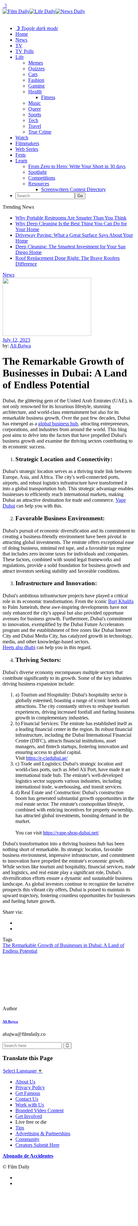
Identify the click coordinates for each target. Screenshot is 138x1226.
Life (19, 57)
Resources (38, 183)
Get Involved (28, 1116)
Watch (21, 137)
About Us (25, 1081)
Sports (34, 114)
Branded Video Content (39, 1110)
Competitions (41, 178)
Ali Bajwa (20, 345)
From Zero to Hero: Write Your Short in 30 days (76, 166)
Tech (33, 120)
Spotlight (37, 172)
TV (18, 45)
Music (34, 103)
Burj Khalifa (121, 601)
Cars (33, 74)
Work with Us (29, 1104)
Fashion (36, 80)
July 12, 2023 (16, 340)
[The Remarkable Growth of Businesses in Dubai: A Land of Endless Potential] (46, 1008)
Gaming (36, 86)
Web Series (26, 149)
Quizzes (36, 68)
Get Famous (27, 1093)
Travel (34, 126)
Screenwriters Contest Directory (73, 189)
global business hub (58, 423)
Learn (21, 160)
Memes (35, 63)
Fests (20, 155)
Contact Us (26, 1099)
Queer (34, 109)
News (21, 40)
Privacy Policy (30, 1087)
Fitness (48, 97)
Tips (19, 1127)
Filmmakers (27, 143)
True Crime (39, 132)
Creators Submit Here (37, 1145)
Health (35, 91)
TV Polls (24, 51)
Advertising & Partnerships (42, 1133)
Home (21, 34)
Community (27, 1139)
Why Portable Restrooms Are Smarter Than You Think (70, 218)
